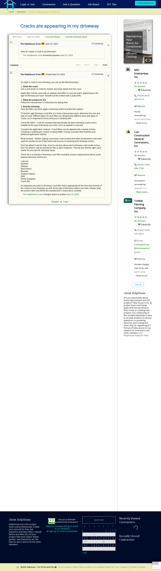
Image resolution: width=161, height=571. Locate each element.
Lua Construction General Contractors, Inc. (142, 139)
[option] (138, 41)
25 (89, 545)
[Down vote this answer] (108, 79)
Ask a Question (71, 4)
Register (55, 202)
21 (103, 541)
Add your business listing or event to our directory (62, 527)
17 (85, 541)
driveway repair (80, 37)
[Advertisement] (138, 378)
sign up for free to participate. (63, 531)
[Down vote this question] (108, 49)
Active (105, 65)
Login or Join (27, 4)
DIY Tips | (115, 567)
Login (65, 202)
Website (141, 106)
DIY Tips (111, 4)
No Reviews (139, 86)
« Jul (84, 552)
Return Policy (78, 567)
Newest (86, 65)
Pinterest (124, 567)
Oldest (78, 65)
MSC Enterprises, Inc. (141, 73)
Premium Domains (137, 567)
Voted (96, 65)
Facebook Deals (103, 567)
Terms (60, 567)
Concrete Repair (52, 37)
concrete (69, 37)
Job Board (93, 4)
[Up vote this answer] (108, 73)
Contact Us (90, 567)
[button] (146, 60)
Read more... (142, 122)
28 (43, 44)
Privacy (68, 567)
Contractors (49, 4)
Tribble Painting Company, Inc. (140, 206)
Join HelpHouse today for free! (136, 334)
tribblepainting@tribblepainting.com (142, 248)
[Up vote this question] (108, 42)
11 (89, 538)
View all (137, 284)
